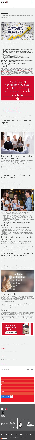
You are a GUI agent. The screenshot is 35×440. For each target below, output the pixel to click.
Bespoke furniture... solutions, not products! (9, 359)
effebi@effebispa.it (12, 425)
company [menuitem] (12, 6)
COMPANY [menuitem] (2, 422)
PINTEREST (33, 434)
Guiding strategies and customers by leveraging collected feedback (15, 111)
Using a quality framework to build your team (11, 110)
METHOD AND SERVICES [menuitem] (4, 423)
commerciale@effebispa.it (13, 427)
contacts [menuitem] (33, 6)
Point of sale (24, 12)
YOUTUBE (18, 434)
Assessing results (6, 112)
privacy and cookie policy (22, 437)
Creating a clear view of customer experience (11, 106)
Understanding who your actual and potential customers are (14, 107)
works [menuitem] (24, 6)
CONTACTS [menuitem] (2, 424)
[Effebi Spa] (4, 2)
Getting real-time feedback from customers (11, 109)
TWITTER (8, 434)
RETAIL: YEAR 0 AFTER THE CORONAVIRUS (9, 351)
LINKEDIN (23, 434)
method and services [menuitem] (18, 6)
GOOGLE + (13, 434)
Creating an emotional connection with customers (12, 108)
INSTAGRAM (27, 434)
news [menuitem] (30, 6)
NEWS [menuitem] (2, 425)
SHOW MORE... (3, 348)
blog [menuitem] (27, 6)
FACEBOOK (3, 434)
